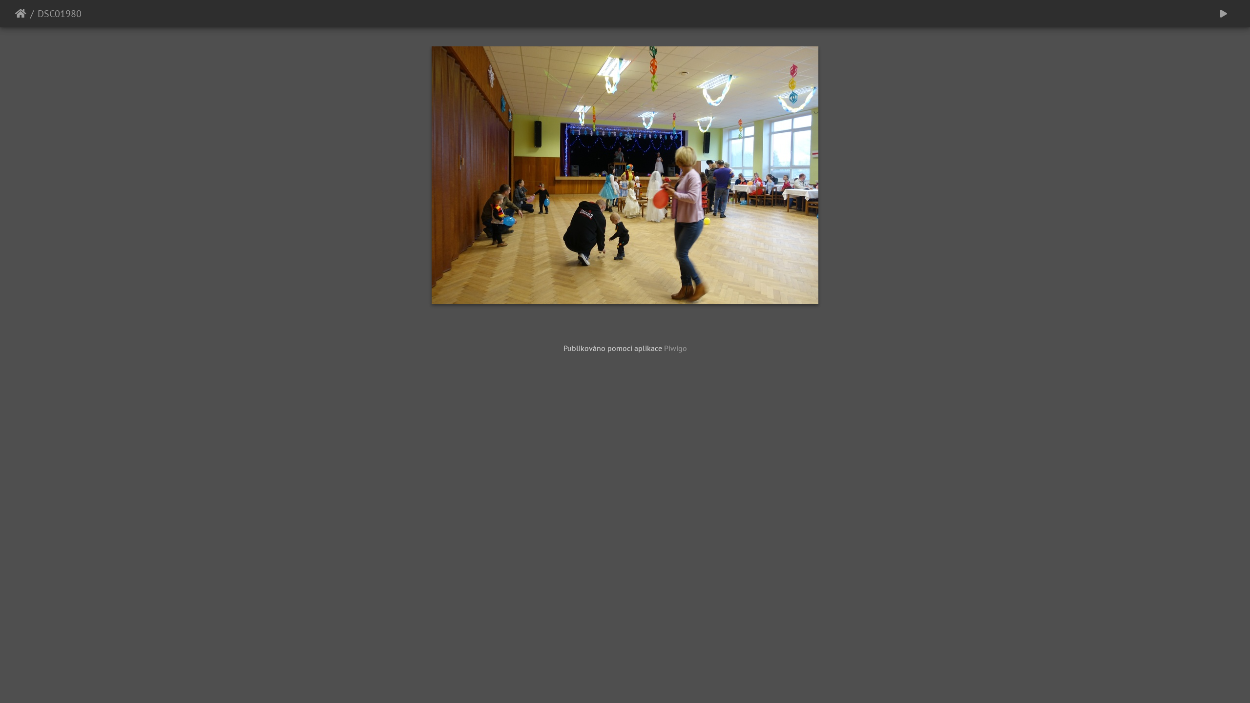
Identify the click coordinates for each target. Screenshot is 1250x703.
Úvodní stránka (20, 13)
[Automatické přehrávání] (1223, 13)
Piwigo (675, 348)
